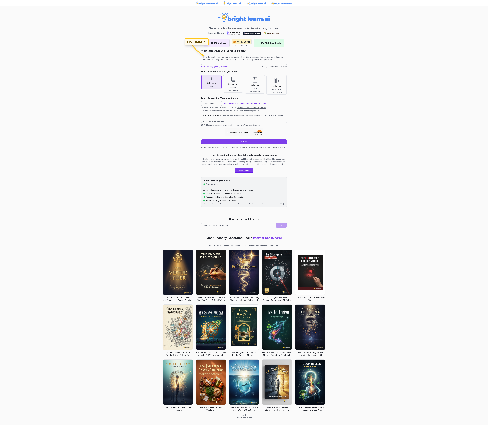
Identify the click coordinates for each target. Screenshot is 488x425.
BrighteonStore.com (272, 159)
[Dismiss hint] (204, 41)
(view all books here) (267, 238)
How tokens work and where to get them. (251, 108)
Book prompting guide (209, 67)
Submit (244, 142)
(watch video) (224, 67)
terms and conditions (256, 147)
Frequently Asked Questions (275, 147)
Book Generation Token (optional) (219, 98)
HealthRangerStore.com (250, 159)
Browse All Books (241, 46)
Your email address (242, 115)
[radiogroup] (244, 85)
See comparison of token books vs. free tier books (244, 103)
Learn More (244, 170)
